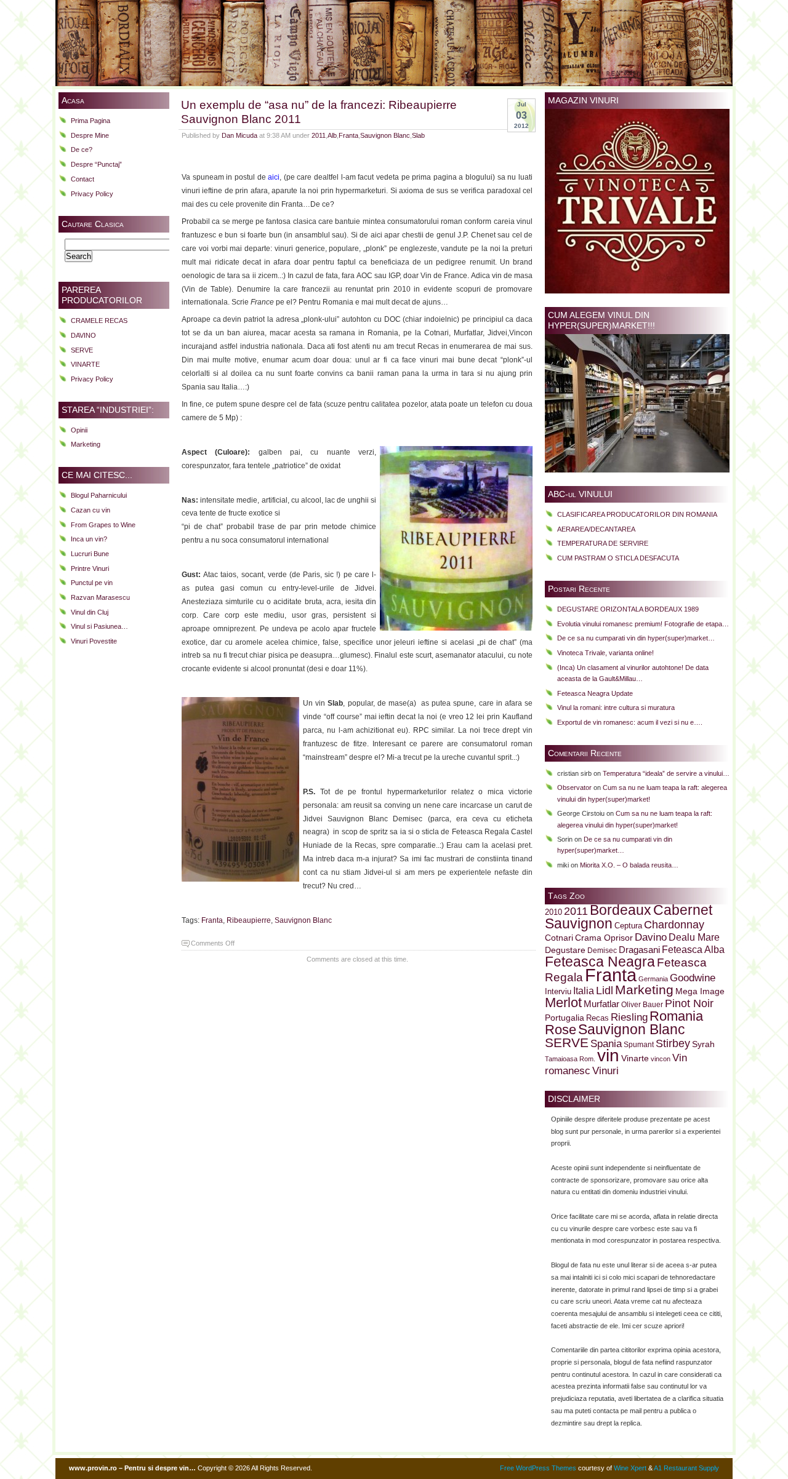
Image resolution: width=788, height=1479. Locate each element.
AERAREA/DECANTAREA (596, 529)
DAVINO (83, 335)
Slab (418, 135)
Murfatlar (601, 1004)
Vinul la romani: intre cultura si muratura (616, 707)
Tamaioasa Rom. (570, 1058)
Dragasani (639, 949)
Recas (597, 1018)
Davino (651, 937)
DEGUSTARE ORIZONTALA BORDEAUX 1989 (628, 609)
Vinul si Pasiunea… (99, 626)
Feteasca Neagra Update (595, 693)
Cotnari (559, 938)
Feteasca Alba (693, 949)
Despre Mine (90, 135)
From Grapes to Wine (103, 524)
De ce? (81, 149)
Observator (574, 787)
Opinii (79, 430)
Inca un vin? (89, 539)
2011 (319, 135)
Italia (583, 991)
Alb (332, 135)
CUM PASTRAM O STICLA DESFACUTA (618, 558)
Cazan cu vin (90, 510)
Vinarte (635, 1058)
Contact (82, 179)
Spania (606, 1043)
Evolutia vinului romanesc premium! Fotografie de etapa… (643, 624)
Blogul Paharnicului (99, 495)
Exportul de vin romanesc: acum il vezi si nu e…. (629, 722)
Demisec (602, 950)
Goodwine (692, 978)
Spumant (639, 1044)
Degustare (565, 950)
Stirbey (673, 1043)
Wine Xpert (630, 1468)
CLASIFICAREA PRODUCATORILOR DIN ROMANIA (637, 514)
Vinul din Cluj (89, 612)
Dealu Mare (694, 937)
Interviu (558, 991)
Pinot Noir (689, 1003)
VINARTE (85, 364)
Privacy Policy (92, 193)
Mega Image (700, 991)
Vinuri (605, 1070)
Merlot (563, 1002)
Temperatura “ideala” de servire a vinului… (666, 773)
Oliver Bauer (642, 1004)
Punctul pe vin (92, 582)
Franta (348, 135)
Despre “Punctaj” (96, 164)
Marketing (85, 444)
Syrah (703, 1044)
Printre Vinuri (90, 568)
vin (608, 1055)
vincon (660, 1058)
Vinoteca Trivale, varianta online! (605, 652)
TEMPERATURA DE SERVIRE (602, 543)
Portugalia (564, 1018)
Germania (653, 979)
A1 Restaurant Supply (686, 1468)
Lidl (604, 990)
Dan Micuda (239, 135)
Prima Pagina (90, 120)
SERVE (82, 350)
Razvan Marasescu (100, 597)
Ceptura (628, 926)
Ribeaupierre (249, 920)
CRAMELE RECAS (99, 320)
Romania (676, 1016)
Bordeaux (620, 910)
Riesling (629, 1017)
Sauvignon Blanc (385, 135)
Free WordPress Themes (538, 1468)
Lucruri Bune (90, 553)
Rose (560, 1029)
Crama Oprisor (604, 938)
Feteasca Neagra (600, 962)
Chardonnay (674, 925)
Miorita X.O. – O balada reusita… (629, 865)
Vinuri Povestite (94, 641)
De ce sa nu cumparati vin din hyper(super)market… (636, 638)
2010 (553, 912)
